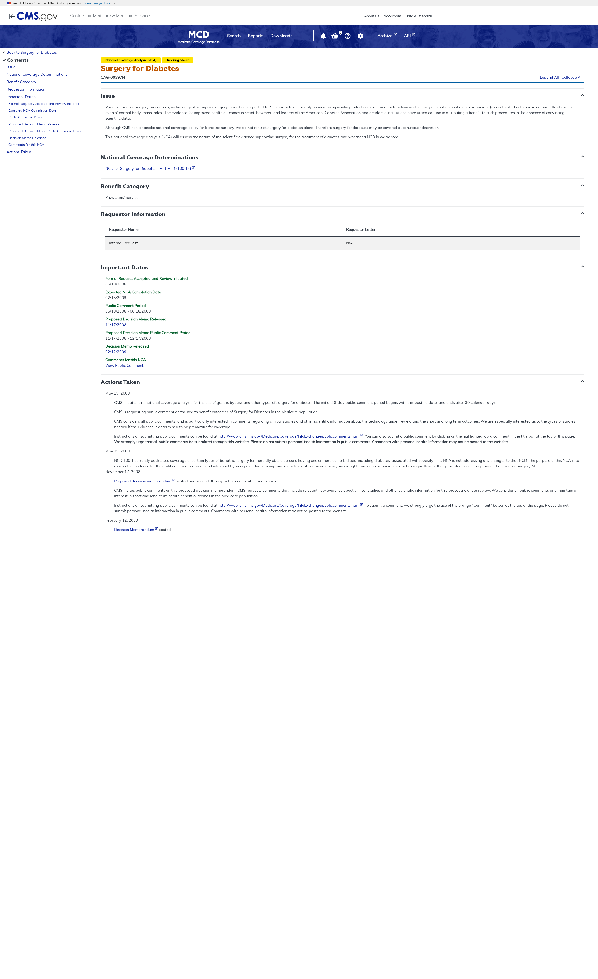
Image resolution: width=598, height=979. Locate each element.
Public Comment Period (25, 117)
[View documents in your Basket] (335, 37)
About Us (371, 16)
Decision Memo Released (27, 138)
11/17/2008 (115, 325)
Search (234, 36)
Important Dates (21, 97)
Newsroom (392, 16)
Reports (255, 36)
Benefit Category (21, 82)
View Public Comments (125, 365)
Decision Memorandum (134, 530)
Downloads (281, 36)
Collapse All (572, 78)
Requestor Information (26, 89)
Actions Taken (19, 152)
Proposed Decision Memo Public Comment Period (45, 131)
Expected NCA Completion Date (32, 110)
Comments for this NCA (26, 144)
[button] (324, 37)
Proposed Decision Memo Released (34, 124)
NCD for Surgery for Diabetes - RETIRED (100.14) (148, 169)
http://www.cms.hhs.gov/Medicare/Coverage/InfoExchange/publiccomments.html (289, 436)
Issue (11, 67)
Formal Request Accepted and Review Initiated (43, 104)
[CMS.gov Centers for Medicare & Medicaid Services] (35, 16)
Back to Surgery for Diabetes (32, 52)
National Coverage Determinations (37, 74)
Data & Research (418, 16)
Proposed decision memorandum (143, 481)
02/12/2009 (115, 352)
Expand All (549, 78)
